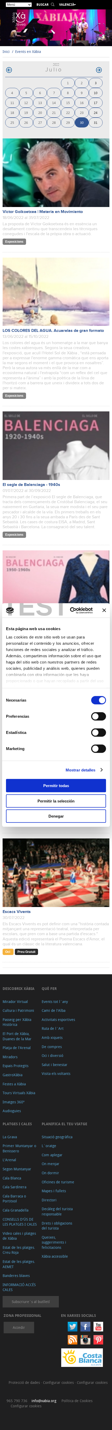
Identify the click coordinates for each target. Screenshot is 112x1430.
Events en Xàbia (28, 51)
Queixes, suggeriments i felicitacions (54, 1242)
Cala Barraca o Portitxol (14, 1199)
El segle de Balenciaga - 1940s (31, 484)
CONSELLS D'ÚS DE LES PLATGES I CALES (20, 1222)
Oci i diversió (52, 1055)
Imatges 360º (13, 1101)
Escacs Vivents (17, 911)
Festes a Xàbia (14, 1083)
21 (54, 112)
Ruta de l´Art (53, 1028)
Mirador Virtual (15, 1001)
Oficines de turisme (58, 1181)
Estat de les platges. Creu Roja (19, 1250)
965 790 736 (17, 1400)
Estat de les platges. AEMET (19, 1264)
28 (54, 122)
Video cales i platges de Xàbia (19, 1236)
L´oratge (49, 1145)
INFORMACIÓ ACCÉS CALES (19, 1287)
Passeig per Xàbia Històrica (17, 1022)
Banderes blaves (16, 1275)
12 (26, 102)
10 (95, 92)
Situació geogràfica (57, 1136)
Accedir (19, 1327)
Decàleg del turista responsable (57, 1211)
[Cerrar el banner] (104, 610)
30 (82, 122)
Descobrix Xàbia (18, 988)
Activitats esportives (58, 1019)
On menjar (50, 1163)
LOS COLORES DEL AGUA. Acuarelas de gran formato (53, 330)
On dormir (50, 1172)
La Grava (10, 1136)
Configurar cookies (59, 1382)
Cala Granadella (15, 1210)
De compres (52, 1046)
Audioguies (12, 1110)
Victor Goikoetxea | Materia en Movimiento (43, 211)
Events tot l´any (55, 1001)
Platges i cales (17, 1123)
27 (40, 122)
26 (26, 122)
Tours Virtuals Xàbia (19, 1092)
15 (68, 102)
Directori (49, 1199)
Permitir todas (56, 785)
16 (82, 102)
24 (95, 112)
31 (95, 122)
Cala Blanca (12, 1178)
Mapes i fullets (54, 1190)
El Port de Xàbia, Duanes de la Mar (17, 1036)
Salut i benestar (54, 1064)
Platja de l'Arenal (17, 1047)
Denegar (56, 816)
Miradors (10, 1056)
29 (68, 122)
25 (12, 122)
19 (26, 112)
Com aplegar (52, 1154)
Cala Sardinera (14, 1186)
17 (95, 102)
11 (12, 102)
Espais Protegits (15, 1065)
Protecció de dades (25, 1382)
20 (40, 112)
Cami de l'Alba (53, 1010)
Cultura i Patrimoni (18, 1010)
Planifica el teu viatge (64, 1123)
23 (82, 112)
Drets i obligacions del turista (57, 1226)
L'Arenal (9, 1159)
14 (54, 102)
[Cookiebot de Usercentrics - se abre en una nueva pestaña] (70, 610)
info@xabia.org (44, 1400)
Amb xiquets (52, 1037)
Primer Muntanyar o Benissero (19, 1148)
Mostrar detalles (81, 770)
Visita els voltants (56, 1073)
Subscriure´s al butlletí (31, 1301)
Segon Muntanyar (17, 1168)
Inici (6, 51)
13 (40, 102)
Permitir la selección (56, 801)
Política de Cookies (76, 1400)
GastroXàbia (12, 1074)
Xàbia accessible (55, 1256)
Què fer (49, 988)
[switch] (98, 716)
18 (12, 112)
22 (68, 112)
